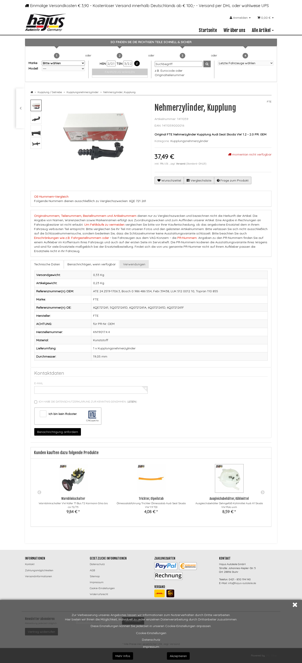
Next (262, 492)
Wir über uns (234, 30)
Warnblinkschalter (73, 498)
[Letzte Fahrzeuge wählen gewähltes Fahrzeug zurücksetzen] (246, 63)
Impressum (151, 647)
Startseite (208, 30)
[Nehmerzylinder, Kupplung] (20, 108)
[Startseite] (32, 92)
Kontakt (29, 564)
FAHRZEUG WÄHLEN (120, 72)
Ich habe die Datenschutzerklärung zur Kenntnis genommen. (88, 401)
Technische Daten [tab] (47, 264)
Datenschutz (151, 640)
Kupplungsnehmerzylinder (189, 141)
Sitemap (95, 576)
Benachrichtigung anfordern (57, 432)
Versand (181, 163)
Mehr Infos (122, 656)
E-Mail (38, 383)
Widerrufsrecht (99, 594)
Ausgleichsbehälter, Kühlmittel (229, 498)
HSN (103, 64)
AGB (92, 570)
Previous (39, 492)
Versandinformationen (38, 576)
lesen (132, 401)
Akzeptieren (178, 656)
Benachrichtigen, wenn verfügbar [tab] (91, 264)
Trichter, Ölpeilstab (151, 498)
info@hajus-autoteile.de (242, 583)
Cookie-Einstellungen (151, 633)
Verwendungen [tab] (134, 264)
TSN (120, 64)
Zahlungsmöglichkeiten (39, 570)
